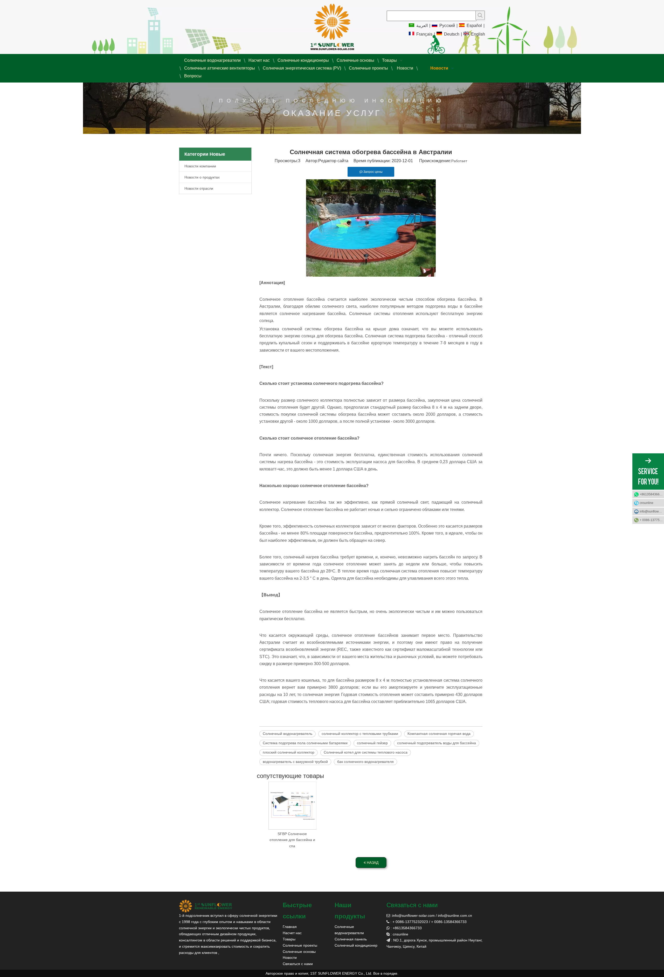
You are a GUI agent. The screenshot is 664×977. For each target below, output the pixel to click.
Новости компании (200, 166)
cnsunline (646, 503)
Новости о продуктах (202, 177)
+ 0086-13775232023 (652, 520)
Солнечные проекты (300, 945)
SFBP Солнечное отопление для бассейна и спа (292, 840)
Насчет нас (292, 933)
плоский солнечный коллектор (288, 752)
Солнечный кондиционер (356, 945)
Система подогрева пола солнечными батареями (305, 743)
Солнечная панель (351, 939)
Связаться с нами (298, 964)
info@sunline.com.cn (455, 915)
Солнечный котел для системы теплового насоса (365, 752)
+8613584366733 (652, 494)
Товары (289, 939)
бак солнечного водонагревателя (365, 762)
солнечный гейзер (372, 743)
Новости (290, 957)
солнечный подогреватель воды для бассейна (436, 743)
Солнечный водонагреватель (287, 734)
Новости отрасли (198, 188)
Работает (459, 161)
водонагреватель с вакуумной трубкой (295, 762)
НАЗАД (372, 862)
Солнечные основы (299, 951)
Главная (290, 927)
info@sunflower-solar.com (413, 915)
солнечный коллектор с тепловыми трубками (360, 734)
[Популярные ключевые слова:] (480, 15)
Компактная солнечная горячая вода (439, 734)
